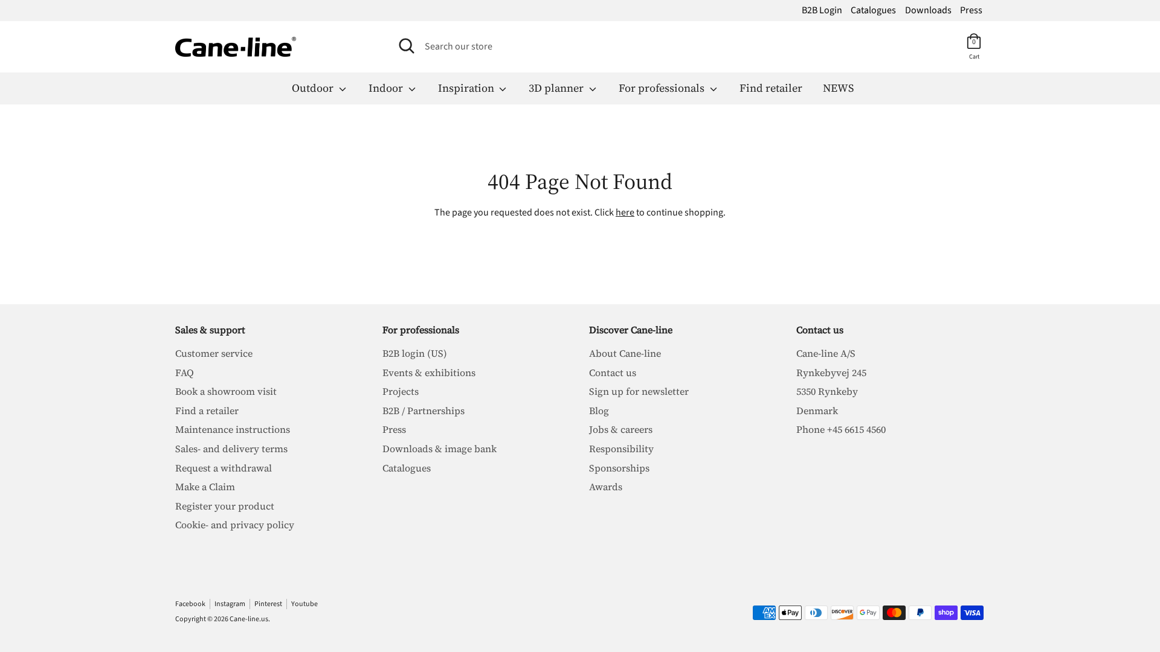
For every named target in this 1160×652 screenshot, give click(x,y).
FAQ (184, 372)
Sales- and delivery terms (231, 448)
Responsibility (621, 448)
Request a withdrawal (223, 468)
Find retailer (771, 87)
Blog (599, 410)
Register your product (224, 506)
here (625, 212)
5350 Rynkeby (827, 391)
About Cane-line (625, 353)
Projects (400, 391)
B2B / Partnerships (423, 410)
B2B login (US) (414, 353)
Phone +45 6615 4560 (841, 429)
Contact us (612, 372)
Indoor (387, 87)
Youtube (304, 604)
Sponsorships (619, 468)
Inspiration (467, 87)
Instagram (229, 604)
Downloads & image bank (439, 448)
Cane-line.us (249, 619)
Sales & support (210, 329)
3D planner (557, 87)
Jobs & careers (620, 429)
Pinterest (268, 604)
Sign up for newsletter (639, 391)
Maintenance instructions (232, 429)
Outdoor (314, 87)
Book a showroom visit (226, 391)
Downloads (928, 10)
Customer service (214, 353)
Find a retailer (207, 410)
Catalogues (873, 10)
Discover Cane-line (630, 329)
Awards (605, 486)
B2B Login (822, 10)
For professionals (663, 87)
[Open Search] (407, 46)
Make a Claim (205, 486)
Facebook (190, 604)
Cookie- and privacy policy (234, 524)
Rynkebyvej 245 (831, 372)
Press (971, 10)
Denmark (817, 410)
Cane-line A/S (826, 353)
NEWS (838, 87)
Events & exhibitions (428, 372)
